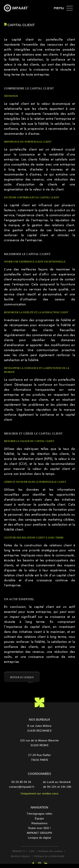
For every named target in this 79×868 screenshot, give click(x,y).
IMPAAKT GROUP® (39, 832)
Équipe (39, 818)
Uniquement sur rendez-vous (39, 793)
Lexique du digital (39, 837)
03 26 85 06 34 (22, 781)
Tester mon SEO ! (39, 828)
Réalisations (39, 823)
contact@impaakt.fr (21, 786)
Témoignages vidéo (39, 813)
